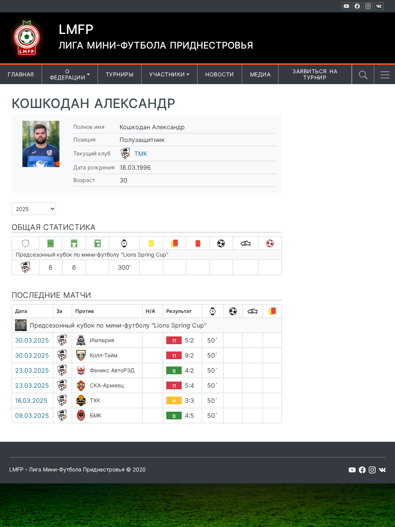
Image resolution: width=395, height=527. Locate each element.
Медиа (260, 74)
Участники (167, 74)
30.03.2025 (32, 340)
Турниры (120, 74)
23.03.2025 (32, 370)
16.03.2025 (31, 400)
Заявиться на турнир (314, 74)
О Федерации (68, 74)
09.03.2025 (32, 415)
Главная (21, 74)
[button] (385, 75)
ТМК (140, 153)
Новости (219, 74)
